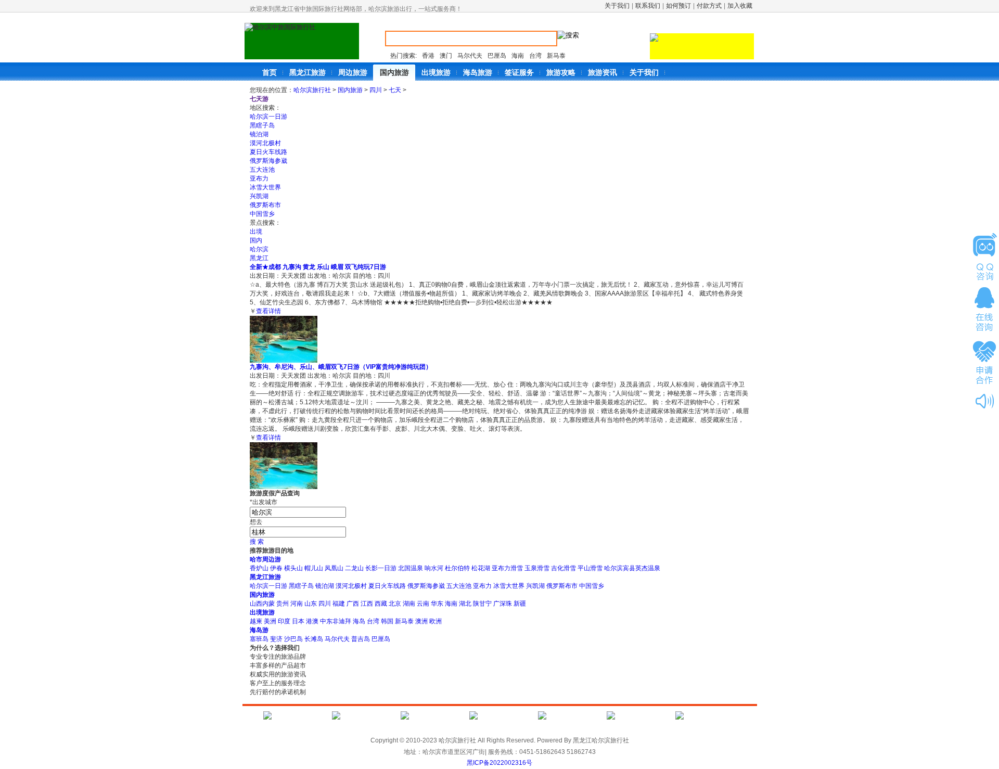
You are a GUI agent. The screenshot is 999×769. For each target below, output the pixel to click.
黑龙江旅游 (265, 577)
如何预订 (678, 5)
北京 (395, 603)
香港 (428, 55)
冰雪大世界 (265, 187)
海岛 (359, 621)
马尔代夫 (469, 55)
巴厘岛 (497, 55)
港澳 (312, 621)
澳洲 (421, 621)
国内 (256, 240)
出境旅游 (262, 612)
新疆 (520, 603)
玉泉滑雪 (536, 568)
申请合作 (984, 362)
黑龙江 (259, 258)
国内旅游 (350, 90)
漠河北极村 (265, 143)
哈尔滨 (259, 249)
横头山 (293, 568)
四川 (375, 90)
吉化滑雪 (563, 568)
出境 (256, 231)
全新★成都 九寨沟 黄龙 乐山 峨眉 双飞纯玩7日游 (318, 267)
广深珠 (502, 603)
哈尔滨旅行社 (312, 90)
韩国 (387, 621)
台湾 (535, 55)
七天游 (259, 98)
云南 (423, 603)
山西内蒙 (262, 603)
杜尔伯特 (457, 568)
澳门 (446, 55)
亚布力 (259, 178)
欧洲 (435, 621)
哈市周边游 (265, 559)
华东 (437, 603)
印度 (284, 621)
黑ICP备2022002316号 (499, 762)
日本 (298, 621)
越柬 (256, 621)
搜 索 (257, 541)
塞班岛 (259, 639)
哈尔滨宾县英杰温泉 (632, 568)
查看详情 (268, 311)
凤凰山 (334, 568)
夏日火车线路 (268, 152)
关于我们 (617, 5)
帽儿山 (313, 568)
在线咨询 (984, 309)
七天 (395, 90)
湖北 (465, 603)
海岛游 (259, 630)
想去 (256, 522)
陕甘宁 (482, 603)
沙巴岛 (293, 639)
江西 (367, 603)
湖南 (409, 603)
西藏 (381, 603)
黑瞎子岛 (262, 125)
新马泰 (556, 55)
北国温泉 (410, 568)
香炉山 (259, 568)
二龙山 (354, 568)
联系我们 (647, 5)
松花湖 (480, 568)
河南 (296, 603)
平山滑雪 (590, 568)
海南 (517, 55)
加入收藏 (739, 5)
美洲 (270, 621)
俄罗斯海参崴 (268, 160)
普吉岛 (360, 639)
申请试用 (984, 256)
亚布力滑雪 (507, 568)
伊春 (276, 568)
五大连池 (262, 169)
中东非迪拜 (335, 621)
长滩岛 (313, 639)
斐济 (276, 639)
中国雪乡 (262, 213)
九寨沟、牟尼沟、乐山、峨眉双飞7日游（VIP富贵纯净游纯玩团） (341, 366)
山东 (310, 603)
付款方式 (709, 5)
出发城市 (263, 502)
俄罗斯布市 (265, 205)
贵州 (282, 603)
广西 (353, 603)
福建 (338, 603)
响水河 (434, 568)
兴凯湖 (259, 196)
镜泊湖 (259, 134)
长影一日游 (380, 568)
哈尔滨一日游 (268, 116)
